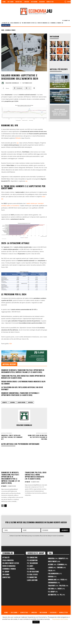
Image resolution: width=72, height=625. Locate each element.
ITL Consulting (32, 557)
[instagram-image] (53, 44)
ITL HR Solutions (33, 572)
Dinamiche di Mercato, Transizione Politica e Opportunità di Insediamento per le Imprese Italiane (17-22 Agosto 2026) (22, 371)
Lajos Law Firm (32, 580)
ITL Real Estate (32, 574)
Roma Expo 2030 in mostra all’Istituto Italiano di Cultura (37, 437)
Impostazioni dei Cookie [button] (60, 619)
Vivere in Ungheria (8, 566)
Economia (12, 402)
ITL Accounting (32, 560)
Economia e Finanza (9, 569)
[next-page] (5, 505)
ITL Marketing (32, 577)
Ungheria (30, 402)
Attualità (3, 486)
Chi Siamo (5, 574)
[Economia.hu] (36, 11)
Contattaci (6, 577)
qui (18, 143)
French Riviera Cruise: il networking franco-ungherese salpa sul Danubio (23, 382)
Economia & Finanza (10, 30)
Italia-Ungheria (8, 560)
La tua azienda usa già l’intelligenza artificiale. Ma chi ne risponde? (22, 388)
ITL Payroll (31, 569)
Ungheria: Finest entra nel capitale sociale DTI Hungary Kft (11, 437)
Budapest (4, 402)
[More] (34, 88)
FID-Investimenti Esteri (10, 563)
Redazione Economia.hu (12, 83)
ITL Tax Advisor (32, 563)
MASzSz (18, 138)
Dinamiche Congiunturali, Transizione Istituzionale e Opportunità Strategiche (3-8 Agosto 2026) (20, 394)
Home (2, 30)
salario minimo (21, 402)
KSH (10, 343)
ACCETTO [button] (36, 622)
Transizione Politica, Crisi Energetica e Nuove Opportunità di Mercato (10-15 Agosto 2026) (23, 377)
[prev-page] (2, 505)
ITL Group (5, 572)
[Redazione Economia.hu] (3, 83)
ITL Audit (30, 566)
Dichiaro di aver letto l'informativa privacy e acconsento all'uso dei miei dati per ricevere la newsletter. (37, 536)
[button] (67, 2)
